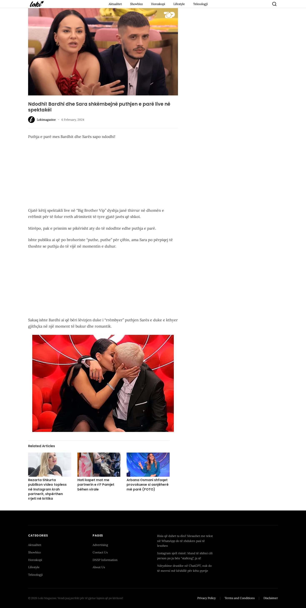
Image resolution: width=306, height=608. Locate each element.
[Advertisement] (103, 174)
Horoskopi (158, 4)
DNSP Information (105, 560)
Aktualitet (115, 4)
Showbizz (136, 4)
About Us (99, 567)
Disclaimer (271, 598)
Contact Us (100, 552)
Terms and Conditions (240, 598)
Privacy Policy (206, 598)
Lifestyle (179, 4)
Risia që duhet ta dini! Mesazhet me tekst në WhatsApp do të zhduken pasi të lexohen (185, 541)
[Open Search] (274, 4)
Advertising (100, 545)
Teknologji (200, 4)
